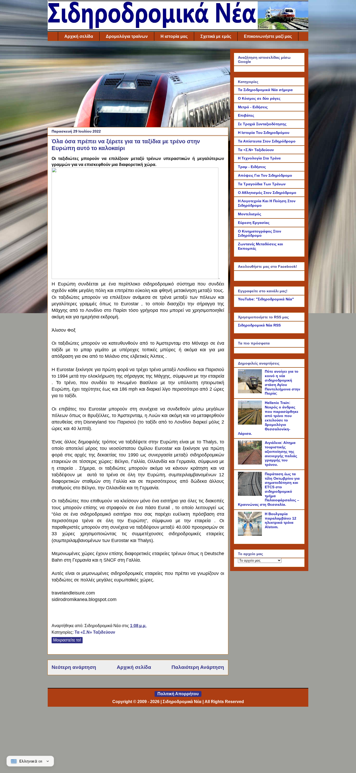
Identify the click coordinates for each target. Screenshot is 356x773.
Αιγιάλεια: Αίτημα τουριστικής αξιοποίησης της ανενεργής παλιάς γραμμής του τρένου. (281, 454)
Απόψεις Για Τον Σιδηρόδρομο (265, 175)
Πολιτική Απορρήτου (178, 694)
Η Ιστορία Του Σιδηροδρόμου (263, 132)
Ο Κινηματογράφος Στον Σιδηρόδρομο (259, 233)
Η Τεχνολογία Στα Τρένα (259, 158)
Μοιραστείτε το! (67, 640)
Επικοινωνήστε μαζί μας (268, 36)
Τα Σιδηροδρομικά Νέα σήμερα (265, 90)
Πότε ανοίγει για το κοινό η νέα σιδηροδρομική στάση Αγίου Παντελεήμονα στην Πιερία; (282, 382)
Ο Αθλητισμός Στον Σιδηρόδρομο (267, 193)
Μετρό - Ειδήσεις (253, 107)
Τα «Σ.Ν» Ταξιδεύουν (95, 632)
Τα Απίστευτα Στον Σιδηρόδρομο (267, 141)
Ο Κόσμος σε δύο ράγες (259, 98)
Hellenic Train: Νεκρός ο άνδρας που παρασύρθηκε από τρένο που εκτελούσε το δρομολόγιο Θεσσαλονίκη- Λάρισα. (268, 418)
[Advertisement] (138, 85)
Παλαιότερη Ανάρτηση (197, 667)
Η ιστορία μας (174, 36)
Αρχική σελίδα (78, 36)
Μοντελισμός (249, 214)
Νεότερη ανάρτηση (74, 667)
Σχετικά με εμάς (215, 36)
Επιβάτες (246, 115)
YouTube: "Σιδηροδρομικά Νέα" (266, 299)
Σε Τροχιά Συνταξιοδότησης (262, 124)
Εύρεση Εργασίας (253, 223)
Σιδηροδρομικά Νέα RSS (259, 325)
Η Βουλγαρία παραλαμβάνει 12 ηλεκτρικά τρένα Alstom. (280, 520)
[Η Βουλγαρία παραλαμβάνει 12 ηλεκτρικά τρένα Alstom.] (250, 534)
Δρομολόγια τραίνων (127, 36)
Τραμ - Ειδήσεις (252, 167)
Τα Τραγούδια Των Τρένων (262, 184)
